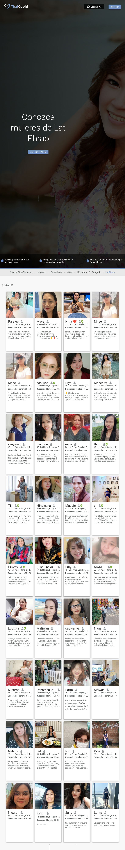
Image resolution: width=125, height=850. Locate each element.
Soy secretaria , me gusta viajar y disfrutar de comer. (104, 824)
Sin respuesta (42, 824)
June (68, 812)
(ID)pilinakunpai (46, 567)
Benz (97, 444)
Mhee (98, 321)
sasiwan (42, 383)
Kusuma (13, 690)
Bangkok (96, 272)
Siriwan (99, 690)
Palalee (13, 321)
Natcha (13, 751)
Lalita (98, 812)
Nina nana (44, 506)
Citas (69, 272)
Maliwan (43, 628)
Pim (97, 751)
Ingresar (115, 7)
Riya (68, 383)
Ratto (69, 690)
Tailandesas (56, 272)
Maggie (70, 506)
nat (39, 751)
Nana (97, 628)
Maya (40, 321)
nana (68, 444)
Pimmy (13, 567)
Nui (67, 751)
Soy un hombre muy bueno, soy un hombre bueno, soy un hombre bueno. (76, 825)
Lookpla (13, 628)
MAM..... (100, 567)
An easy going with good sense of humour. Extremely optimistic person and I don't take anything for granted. (48, 765)
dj (95, 506)
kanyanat (14, 444)
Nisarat (13, 812)
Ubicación (82, 272)
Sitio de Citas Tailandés (21, 272)
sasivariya (72, 628)
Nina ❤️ (71, 321)
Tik (10, 506)
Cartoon (42, 444)
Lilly (68, 567)
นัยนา (41, 813)
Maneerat (100, 383)
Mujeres (41, 272)
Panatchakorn (46, 690)
